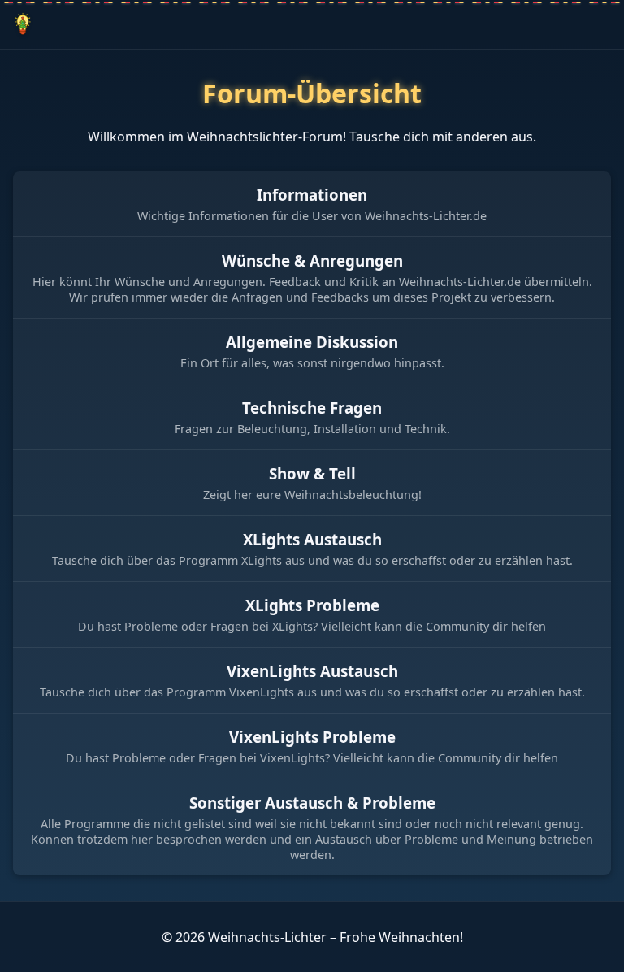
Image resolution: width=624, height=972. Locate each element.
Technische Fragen (312, 407)
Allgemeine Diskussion (312, 342)
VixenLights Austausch (312, 671)
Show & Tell (312, 473)
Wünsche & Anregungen (312, 260)
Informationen (312, 194)
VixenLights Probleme (312, 737)
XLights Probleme (312, 605)
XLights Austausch (312, 539)
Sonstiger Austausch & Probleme (312, 802)
